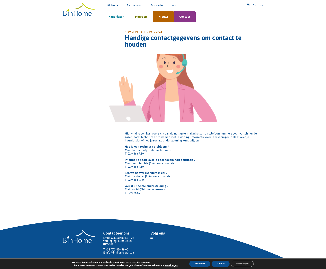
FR (248, 4)
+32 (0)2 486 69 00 (117, 249)
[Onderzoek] (261, 5)
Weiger (220, 263)
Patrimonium (134, 5)
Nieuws (163, 16)
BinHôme (113, 5)
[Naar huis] (79, 9)
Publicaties (156, 5)
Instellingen (242, 263)
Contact (184, 16)
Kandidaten (116, 16)
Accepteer (199, 263)
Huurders (141, 16)
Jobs (174, 5)
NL (254, 4)
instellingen (171, 265)
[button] (151, 238)
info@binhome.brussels (119, 252)
